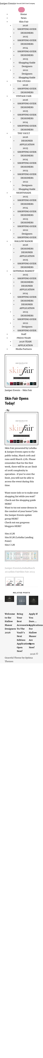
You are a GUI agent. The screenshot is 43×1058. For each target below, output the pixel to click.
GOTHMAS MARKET (23, 271)
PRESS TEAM (24, 338)
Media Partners (24, 349)
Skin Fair (23, 21)
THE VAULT (24, 133)
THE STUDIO (23, 81)
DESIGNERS (27, 33)
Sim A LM (10, 533)
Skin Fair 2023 (27, 571)
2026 (25, 99)
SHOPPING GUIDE (27, 29)
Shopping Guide (27, 62)
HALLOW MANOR (23, 241)
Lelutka (24, 568)
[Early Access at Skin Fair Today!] (19, 585)
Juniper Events (7, 3)
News (24, 18)
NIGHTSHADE (23, 192)
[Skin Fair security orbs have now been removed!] (9, 585)
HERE (8, 503)
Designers (27, 66)
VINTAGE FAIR (23, 96)
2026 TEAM (25, 341)
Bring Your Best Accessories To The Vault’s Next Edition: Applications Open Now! (24, 632)
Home (23, 14)
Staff (23, 334)
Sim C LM (10, 544)
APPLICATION (25, 345)
